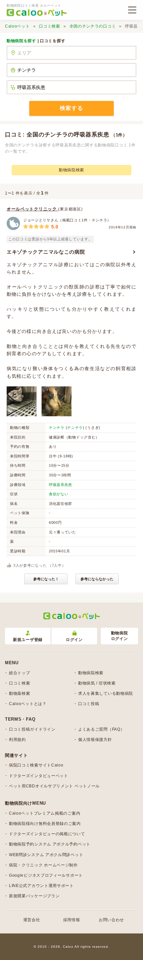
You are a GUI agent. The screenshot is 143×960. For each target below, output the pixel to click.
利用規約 (17, 739)
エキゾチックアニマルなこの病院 (46, 252)
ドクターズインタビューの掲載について (47, 834)
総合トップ (19, 673)
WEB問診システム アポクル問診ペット (46, 854)
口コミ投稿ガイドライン (32, 729)
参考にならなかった (96, 579)
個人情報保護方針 (95, 739)
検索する (71, 108)
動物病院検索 (71, 170)
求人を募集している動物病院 (105, 693)
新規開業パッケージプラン (34, 896)
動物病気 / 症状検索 (97, 683)
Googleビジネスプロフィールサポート (46, 875)
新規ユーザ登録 (28, 639)
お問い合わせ (111, 920)
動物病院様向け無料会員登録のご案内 (45, 823)
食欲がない (59, 494)
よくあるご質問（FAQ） (101, 729)
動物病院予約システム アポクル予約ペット (49, 844)
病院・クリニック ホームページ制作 (43, 865)
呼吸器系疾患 (60, 485)
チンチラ (57, 428)
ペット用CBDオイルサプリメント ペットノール (54, 786)
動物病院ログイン (119, 636)
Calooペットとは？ (28, 703)
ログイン (74, 639)
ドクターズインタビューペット (38, 775)
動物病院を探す (21, 41)
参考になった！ (46, 579)
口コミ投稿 (88, 703)
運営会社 (31, 920)
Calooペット (17, 26)
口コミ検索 (49, 26)
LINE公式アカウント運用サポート (41, 885)
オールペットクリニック (32, 208)
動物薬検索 (19, 693)
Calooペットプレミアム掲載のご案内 (44, 813)
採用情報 (71, 920)
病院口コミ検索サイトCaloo (36, 765)
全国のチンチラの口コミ (93, 26)
